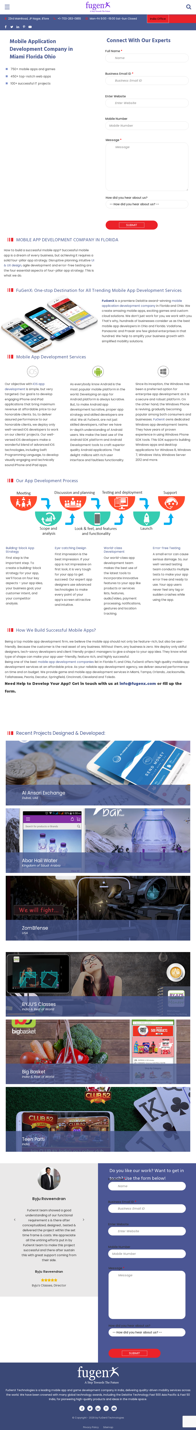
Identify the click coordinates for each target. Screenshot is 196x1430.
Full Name (113, 51)
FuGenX (159, 419)
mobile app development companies (66, 662)
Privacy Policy (91, 1427)
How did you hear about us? (126, 198)
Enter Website (115, 96)
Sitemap (108, 1427)
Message (114, 140)
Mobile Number (116, 119)
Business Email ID (119, 74)
